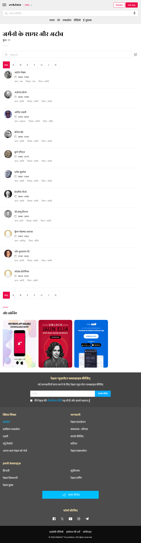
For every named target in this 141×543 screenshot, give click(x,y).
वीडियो (77, 20)
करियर (73, 443)
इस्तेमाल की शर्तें (73, 531)
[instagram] (79, 518)
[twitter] (62, 518)
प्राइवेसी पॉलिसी (56, 531)
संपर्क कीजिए (77, 436)
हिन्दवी (6, 470)
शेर (58, 20)
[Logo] (15, 5)
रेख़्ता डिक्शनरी (10, 477)
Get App (131, 5)
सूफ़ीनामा (75, 470)
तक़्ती (5, 436)
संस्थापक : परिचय (79, 429)
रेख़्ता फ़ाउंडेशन (78, 421)
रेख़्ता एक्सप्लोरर (78, 450)
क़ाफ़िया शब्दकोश (11, 429)
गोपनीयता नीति (54, 400)
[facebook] (54, 518)
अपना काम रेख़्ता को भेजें (15, 450)
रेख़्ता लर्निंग (76, 477)
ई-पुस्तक (87, 20)
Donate (119, 5)
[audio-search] (134, 13)
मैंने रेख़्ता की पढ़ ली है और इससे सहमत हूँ (62, 400)
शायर (52, 20)
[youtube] (70, 518)
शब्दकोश (67, 20)
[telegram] (87, 518)
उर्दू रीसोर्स (8, 443)
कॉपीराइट (87, 531)
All (6, 64)
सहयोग (6, 421)
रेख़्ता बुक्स (8, 485)
